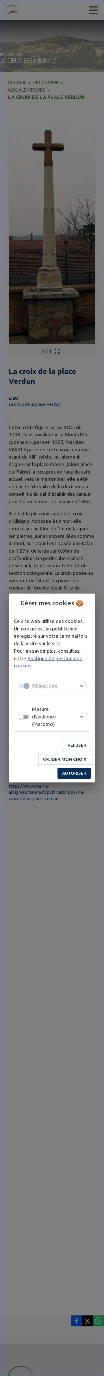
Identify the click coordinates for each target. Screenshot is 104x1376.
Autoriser (74, 773)
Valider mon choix (64, 759)
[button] (52, 686)
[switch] (20, 716)
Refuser (77, 745)
